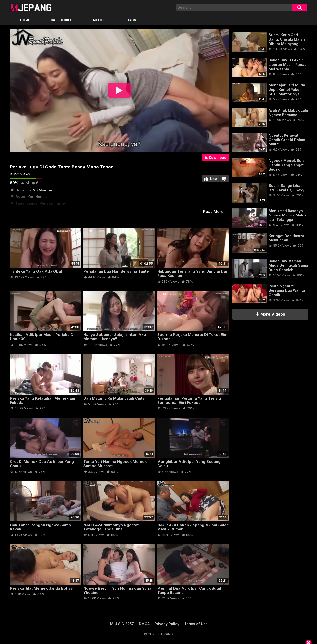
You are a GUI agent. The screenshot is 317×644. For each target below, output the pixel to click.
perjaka (46, 203)
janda (32, 203)
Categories (61, 20)
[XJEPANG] (31, 7)
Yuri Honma (38, 196)
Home (25, 20)
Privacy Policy (167, 624)
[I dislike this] (224, 178)
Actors (100, 20)
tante (60, 203)
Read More (214, 211)
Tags (131, 20)
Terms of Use (196, 624)
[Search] (299, 7)
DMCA (144, 624)
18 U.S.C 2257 (122, 624)
